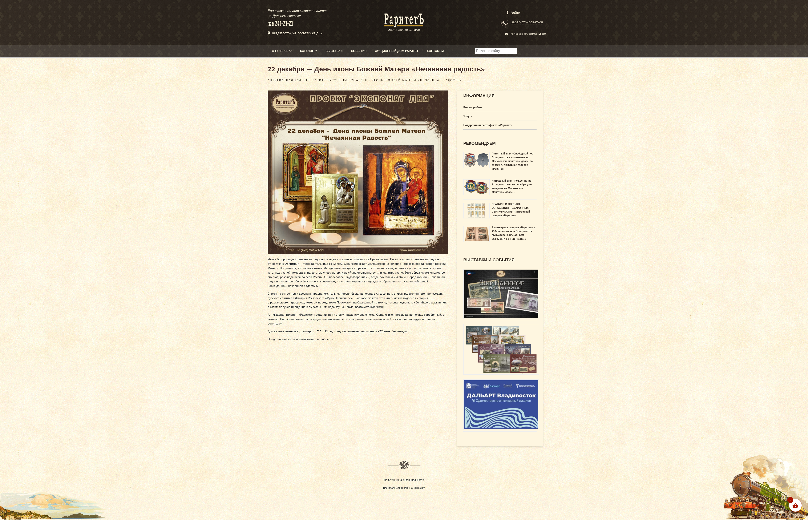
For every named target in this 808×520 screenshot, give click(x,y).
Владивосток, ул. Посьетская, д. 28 (297, 33)
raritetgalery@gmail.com (528, 34)
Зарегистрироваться (527, 22)
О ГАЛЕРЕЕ (280, 51)
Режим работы (473, 107)
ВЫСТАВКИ (334, 51)
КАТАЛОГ (307, 51)
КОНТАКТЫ (435, 51)
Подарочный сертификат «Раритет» (487, 125)
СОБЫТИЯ (359, 51)
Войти (515, 13)
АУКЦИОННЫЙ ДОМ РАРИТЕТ (397, 51)
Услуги (467, 116)
